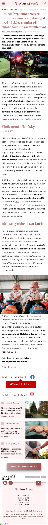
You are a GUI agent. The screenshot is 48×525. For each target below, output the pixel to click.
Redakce (24, 498)
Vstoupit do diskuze (21, 384)
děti (17, 201)
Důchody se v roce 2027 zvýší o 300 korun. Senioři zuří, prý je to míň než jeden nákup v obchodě (11, 433)
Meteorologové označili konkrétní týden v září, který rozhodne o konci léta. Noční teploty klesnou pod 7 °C (11, 413)
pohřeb (28, 327)
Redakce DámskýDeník (13, 32)
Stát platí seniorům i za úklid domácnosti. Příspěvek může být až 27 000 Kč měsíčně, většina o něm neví (12, 454)
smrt (43, 476)
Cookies (24, 502)
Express (12, 367)
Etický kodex (24, 504)
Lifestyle (13, 9)
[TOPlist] (4, 523)
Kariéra (24, 500)
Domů (4, 9)
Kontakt (24, 496)
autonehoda (30, 476)
